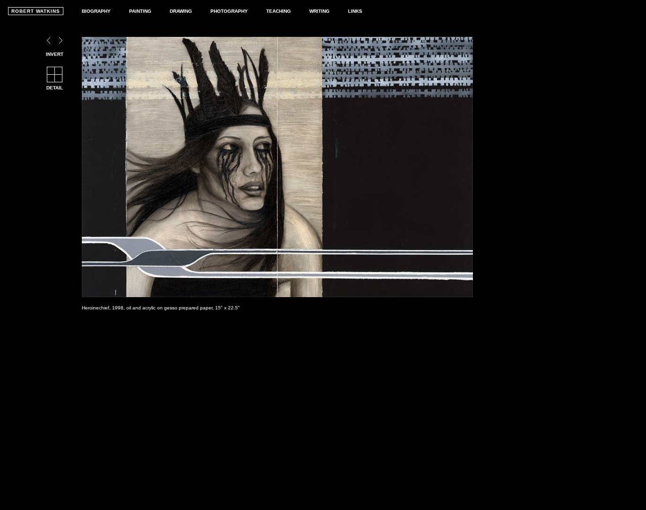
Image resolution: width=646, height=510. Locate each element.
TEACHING (278, 11)
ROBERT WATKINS (35, 11)
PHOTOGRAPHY (229, 11)
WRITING (319, 11)
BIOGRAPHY (96, 11)
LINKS (355, 11)
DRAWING (181, 11)
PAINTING (140, 11)
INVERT (54, 54)
